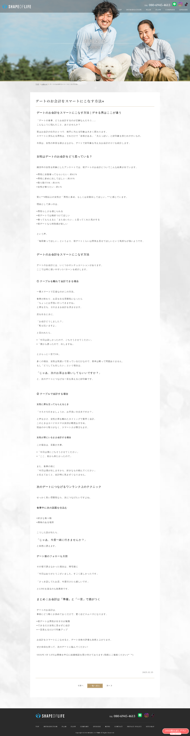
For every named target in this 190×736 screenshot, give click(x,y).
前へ (82, 685)
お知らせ (44, 84)
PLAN (64, 726)
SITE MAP (150, 726)
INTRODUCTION (51, 726)
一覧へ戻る (95, 685)
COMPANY (84, 726)
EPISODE (97, 726)
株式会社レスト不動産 (94, 732)
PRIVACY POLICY (134, 726)
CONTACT (118, 726)
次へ (108, 685)
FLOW (73, 726)
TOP (37, 84)
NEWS (107, 726)
